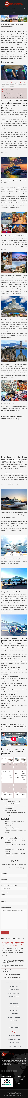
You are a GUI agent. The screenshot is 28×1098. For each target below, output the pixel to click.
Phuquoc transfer (14, 1027)
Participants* (4, 892)
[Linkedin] (14, 1071)
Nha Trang (24, 34)
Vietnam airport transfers (14, 982)
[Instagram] (7, 1071)
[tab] (14, 944)
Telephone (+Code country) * (9, 885)
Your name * (4, 873)
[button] (14, 12)
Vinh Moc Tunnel (14, 1042)
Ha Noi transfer (14, 986)
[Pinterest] (11, 1071)
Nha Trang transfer (9, 24)
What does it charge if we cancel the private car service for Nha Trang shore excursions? (13, 961)
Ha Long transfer (14, 989)
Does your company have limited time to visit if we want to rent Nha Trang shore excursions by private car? (13, 944)
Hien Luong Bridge (14, 1036)
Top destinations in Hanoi (14, 1046)
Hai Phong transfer (14, 993)
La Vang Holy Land (14, 1039)
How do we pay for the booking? (12, 977)
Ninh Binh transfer (14, 996)
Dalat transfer (14, 1013)
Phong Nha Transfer (14, 1000)
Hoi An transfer (14, 1010)
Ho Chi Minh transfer (14, 1024)
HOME (2, 24)
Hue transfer (14, 1003)
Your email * (4, 879)
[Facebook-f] (2, 1071)
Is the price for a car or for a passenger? (10, 970)
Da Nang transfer (14, 1006)
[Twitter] (4, 1071)
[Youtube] (16, 1071)
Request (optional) (6, 907)
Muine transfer (14, 1020)
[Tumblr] (9, 1071)
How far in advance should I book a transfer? (12, 966)
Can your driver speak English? (12, 974)
